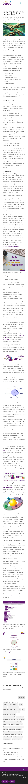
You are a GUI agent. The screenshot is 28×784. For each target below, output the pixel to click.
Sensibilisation (7, 739)
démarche (5, 19)
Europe (5, 726)
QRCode (20, 734)
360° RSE (5, 450)
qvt (4, 736)
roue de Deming (7, 487)
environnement (15, 724)
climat (19, 709)
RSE (7, 736)
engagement (6, 724)
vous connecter (13, 688)
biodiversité (16, 707)
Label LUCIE (12, 729)
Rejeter (12, 781)
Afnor (6, 337)
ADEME (20, 704)
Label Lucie (21, 335)
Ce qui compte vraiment (9, 757)
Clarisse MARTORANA (11, 17)
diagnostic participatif (9, 717)
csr (4, 712)
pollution (20, 731)
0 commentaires (17, 21)
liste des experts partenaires (11, 596)
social (13, 739)
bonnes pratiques (7, 709)
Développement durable (9, 722)
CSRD (8, 712)
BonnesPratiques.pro (9, 653)
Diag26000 (5, 714)
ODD (9, 731)
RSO (11, 736)
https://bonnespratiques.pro (11, 246)
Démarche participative (9, 719)
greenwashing (20, 726)
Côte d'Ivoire (14, 712)
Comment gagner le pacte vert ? (12, 759)
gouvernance (11, 726)
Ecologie (19, 722)
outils (16, 19)
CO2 (23, 709)
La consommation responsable (11, 748)
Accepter (5, 781)
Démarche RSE (20, 719)
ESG (21, 724)
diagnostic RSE (20, 717)
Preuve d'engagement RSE (9, 734)
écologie (19, 739)
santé (14, 736)
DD (19, 712)
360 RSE (5, 704)
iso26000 (5, 729)
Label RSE (11, 19)
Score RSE (20, 736)
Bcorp (9, 707)
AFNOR (5, 707)
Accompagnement (13, 704)
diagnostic (12, 714)
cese (15, 709)
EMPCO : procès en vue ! (9, 746)
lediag (5, 731)
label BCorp (6, 339)
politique (14, 731)
